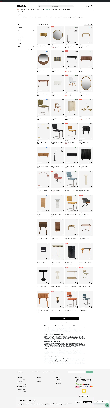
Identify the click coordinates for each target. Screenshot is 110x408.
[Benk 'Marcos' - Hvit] (57, 83)
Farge (19, 30)
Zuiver (22, 11)
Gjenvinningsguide (21, 389)
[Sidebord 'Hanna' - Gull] (43, 35)
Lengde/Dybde (21, 36)
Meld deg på (89, 371)
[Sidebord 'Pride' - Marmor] (57, 203)
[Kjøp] (49, 42)
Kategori (20, 27)
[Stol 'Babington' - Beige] (57, 107)
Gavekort (68, 9)
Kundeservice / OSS (21, 379)
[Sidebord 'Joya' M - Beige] (86, 179)
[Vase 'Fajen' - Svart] (71, 251)
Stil (18, 33)
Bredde (19, 40)
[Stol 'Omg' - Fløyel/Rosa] (57, 179)
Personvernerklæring (21, 391)
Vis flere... (65, 318)
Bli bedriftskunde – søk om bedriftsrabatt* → (55, 1)
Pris (19, 46)
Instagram (59, 381)
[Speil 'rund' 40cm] (43, 59)
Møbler (21, 9)
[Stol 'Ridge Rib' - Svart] (43, 251)
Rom (59, 9)
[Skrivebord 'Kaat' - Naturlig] (71, 227)
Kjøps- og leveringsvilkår (22, 384)
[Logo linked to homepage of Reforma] (21, 6)
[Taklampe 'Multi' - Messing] (86, 107)
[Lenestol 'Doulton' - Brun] (86, 203)
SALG (18, 9)
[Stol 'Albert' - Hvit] (71, 83)
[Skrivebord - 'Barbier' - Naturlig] (86, 251)
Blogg (38, 379)
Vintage (52, 9)
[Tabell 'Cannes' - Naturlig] (86, 35)
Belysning (30, 9)
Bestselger (42, 9)
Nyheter (38, 9)
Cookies (18, 387)
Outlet (56, 9)
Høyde (19, 43)
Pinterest (59, 383)
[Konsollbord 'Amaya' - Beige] (71, 275)
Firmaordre (19, 383)
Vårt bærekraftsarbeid (21, 386)
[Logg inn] (86, 6)
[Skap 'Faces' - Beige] (71, 107)
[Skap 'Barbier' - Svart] (86, 155)
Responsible (47, 9)
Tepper (34, 9)
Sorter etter (87, 24)
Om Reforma (19, 381)
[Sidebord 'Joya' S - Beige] (57, 275)
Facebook (59, 379)
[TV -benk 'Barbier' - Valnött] (86, 59)
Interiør (25, 9)
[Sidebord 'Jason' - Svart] (43, 275)
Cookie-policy (62, 404)
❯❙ (69, 322)
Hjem (18, 11)
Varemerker (64, 9)
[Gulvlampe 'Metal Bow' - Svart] (57, 155)
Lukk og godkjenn (87, 402)
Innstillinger (78, 402)
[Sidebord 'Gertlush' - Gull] (57, 59)
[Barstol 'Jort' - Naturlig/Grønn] (86, 275)
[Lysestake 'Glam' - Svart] (57, 299)
